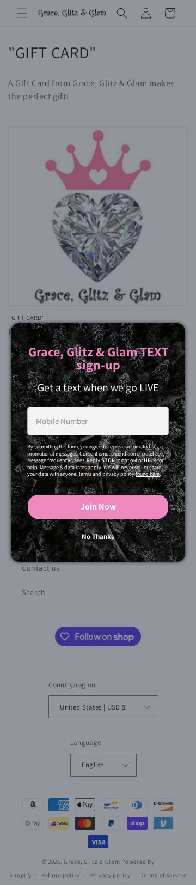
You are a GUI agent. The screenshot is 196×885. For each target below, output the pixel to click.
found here (148, 473)
